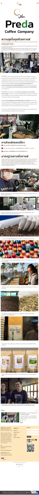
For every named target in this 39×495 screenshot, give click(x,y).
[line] (34, 440)
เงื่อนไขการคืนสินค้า (17, 437)
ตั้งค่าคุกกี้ (28, 492)
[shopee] (27, 441)
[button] (36, 3)
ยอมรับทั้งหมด (34, 492)
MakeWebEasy (22, 466)
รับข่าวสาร (29, 436)
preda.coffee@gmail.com (7, 450)
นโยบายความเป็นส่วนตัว (18, 493)
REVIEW (15, 435)
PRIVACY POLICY (16, 432)
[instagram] (31, 440)
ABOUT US (15, 430)
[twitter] (29, 440)
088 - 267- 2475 (3, 446)
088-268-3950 (3, 447)
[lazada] (29, 441)
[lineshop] (31, 441)
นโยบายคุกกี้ (24, 493)
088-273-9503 (9, 446)
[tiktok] (36, 440)
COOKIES (15, 434)
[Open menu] (1, 3)
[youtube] (32, 440)
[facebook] (27, 440)
